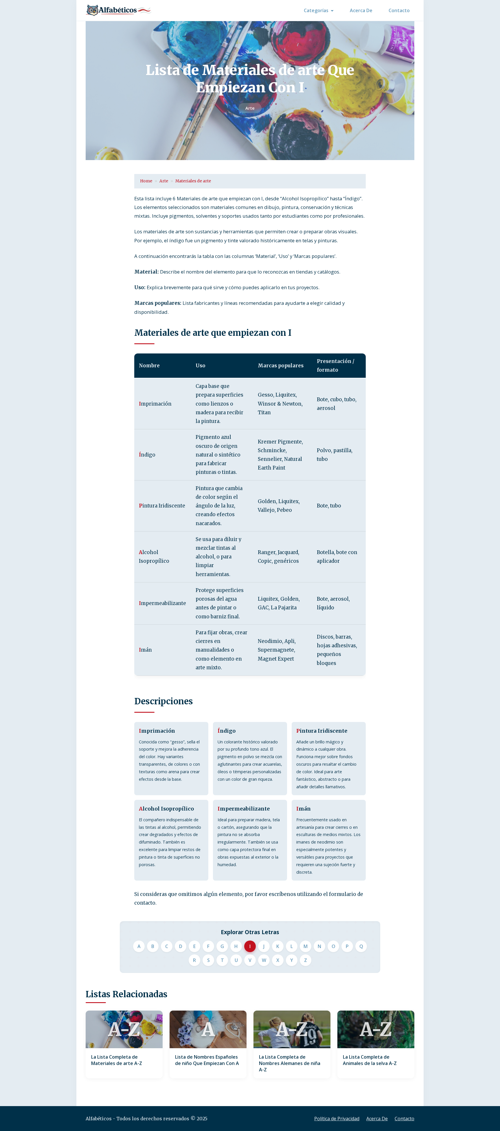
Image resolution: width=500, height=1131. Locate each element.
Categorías (316, 10)
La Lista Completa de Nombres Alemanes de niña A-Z (289, 1063)
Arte (250, 108)
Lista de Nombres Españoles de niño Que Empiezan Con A (207, 1060)
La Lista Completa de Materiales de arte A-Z (116, 1060)
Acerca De (361, 10)
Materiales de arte (193, 181)
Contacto (399, 10)
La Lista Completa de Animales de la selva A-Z (370, 1060)
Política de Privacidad (336, 1118)
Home (146, 181)
